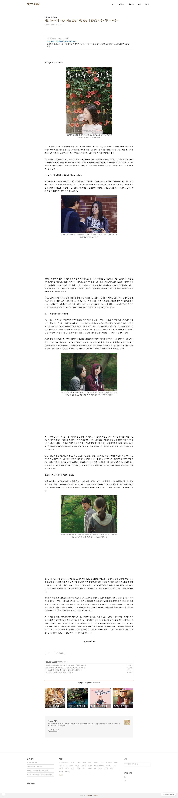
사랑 (78, 762)
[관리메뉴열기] (3, 794)
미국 (90, 765)
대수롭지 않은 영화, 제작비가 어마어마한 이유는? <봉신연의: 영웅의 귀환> (65, 665)
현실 (112, 769)
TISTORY (89, 795)
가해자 (109, 765)
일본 (61, 772)
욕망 (78, 769)
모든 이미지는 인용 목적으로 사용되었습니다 (40, 774)
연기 (84, 769)
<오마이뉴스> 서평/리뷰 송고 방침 (37, 770)
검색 (149, 764)
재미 (115, 765)
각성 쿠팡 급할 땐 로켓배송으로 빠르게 (62, 41)
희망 (90, 762)
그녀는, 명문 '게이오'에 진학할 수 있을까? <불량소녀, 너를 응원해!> (63, 670)
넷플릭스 (109, 762)
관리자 (96, 795)
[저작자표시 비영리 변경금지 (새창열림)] (68, 653)
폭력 (90, 769)
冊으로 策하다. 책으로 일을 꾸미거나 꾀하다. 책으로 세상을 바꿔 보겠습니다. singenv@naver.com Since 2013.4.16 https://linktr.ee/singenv (84, 725)
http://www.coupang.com (56, 38)
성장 (77, 765)
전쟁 (61, 769)
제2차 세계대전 (99, 765)
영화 (100, 769)
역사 (67, 769)
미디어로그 (121, 4)
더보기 (61, 775)
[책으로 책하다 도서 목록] (35, 766)
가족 (73, 762)
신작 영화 (54, 662)
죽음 (84, 762)
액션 (71, 765)
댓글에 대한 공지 (32, 762)
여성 (106, 769)
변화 (96, 762)
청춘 (66, 765)
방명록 (147, 4)
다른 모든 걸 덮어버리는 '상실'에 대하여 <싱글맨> (58, 672)
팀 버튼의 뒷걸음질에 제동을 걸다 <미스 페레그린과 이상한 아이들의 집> (64, 668)
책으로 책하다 (33, 4)
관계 (116, 762)
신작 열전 (48, 662)
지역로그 (131, 4)
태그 (139, 4)
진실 (73, 769)
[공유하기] (51, 653)
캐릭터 (84, 765)
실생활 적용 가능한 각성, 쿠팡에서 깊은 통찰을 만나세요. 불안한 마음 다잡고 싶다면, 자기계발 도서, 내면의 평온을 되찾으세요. (89, 45)
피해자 (68, 772)
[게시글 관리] (54, 653)
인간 (102, 762)
